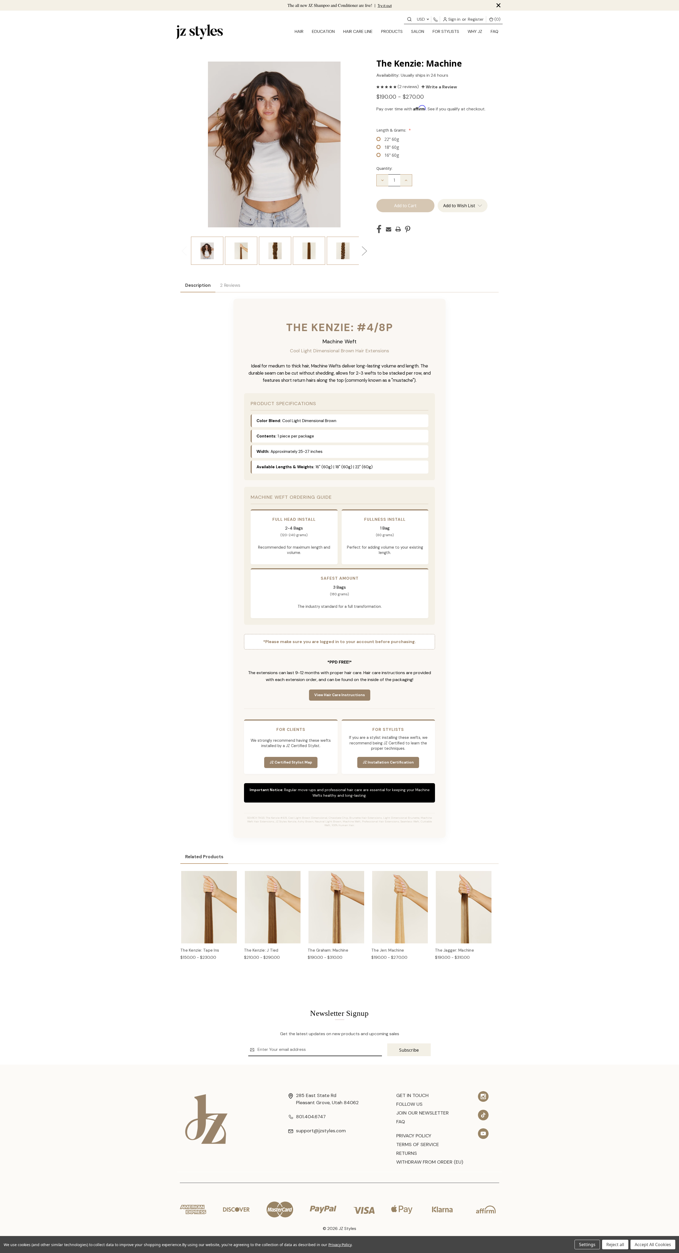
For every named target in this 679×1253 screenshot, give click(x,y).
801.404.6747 (311, 1116)
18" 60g (391, 147)
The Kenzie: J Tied (261, 950)
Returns (406, 1153)
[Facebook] (379, 229)
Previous (184, 251)
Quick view (209, 901)
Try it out (385, 5)
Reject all (615, 1244)
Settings (587, 1244)
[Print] (398, 229)
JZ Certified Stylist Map (290, 762)
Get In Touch (412, 1095)
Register (476, 19)
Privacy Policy (413, 1136)
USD (421, 19)
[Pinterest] (407, 229)
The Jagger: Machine (454, 950)
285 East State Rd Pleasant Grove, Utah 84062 (327, 1099)
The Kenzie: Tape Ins (199, 950)
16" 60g (391, 155)
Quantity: (384, 168)
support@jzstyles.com (321, 1131)
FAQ (494, 31)
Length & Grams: (393, 130)
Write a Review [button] (441, 87)
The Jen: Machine (387, 950)
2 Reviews (230, 285)
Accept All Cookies (653, 1244)
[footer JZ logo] (206, 1118)
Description (198, 285)
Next (364, 251)
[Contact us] (409, 19)
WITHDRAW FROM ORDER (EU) (429, 1162)
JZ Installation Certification (388, 762)
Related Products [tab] (204, 857)
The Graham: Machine (328, 950)
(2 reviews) (409, 86)
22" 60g (391, 139)
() (496, 19)
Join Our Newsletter (422, 1113)
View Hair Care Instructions (339, 695)
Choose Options (209, 913)
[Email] (388, 229)
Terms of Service (417, 1144)
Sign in (453, 19)
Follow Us (409, 1104)
